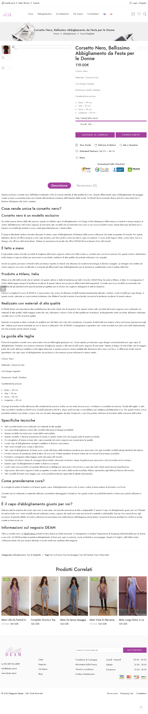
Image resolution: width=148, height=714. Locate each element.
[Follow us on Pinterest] (45, 650)
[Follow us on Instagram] (50, 650)
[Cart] (133, 14)
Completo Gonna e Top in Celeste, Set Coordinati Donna (45, 620)
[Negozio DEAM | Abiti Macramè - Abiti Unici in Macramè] (7, 14)
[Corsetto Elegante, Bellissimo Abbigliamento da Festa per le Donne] (140, 48)
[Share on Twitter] (89, 157)
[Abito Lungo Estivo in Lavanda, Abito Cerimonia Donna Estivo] (133, 596)
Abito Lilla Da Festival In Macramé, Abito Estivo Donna (15, 620)
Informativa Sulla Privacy (86, 664)
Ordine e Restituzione (85, 674)
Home (56, 34)
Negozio (42, 664)
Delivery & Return (107, 145)
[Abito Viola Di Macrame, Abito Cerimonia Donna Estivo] (103, 596)
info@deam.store (9, 668)
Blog (40, 673)
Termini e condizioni (84, 669)
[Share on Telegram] (113, 157)
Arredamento (62, 14)
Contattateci (93, 14)
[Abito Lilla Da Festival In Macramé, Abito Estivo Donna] (15, 596)
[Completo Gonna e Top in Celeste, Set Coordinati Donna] (45, 596)
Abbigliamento (44, 14)
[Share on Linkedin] (107, 157)
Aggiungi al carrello (95, 135)
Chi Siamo (78, 14)
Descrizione (59, 185)
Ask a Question (130, 145)
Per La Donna (56, 554)
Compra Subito (131, 135)
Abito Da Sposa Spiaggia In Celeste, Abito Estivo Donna (74, 620)
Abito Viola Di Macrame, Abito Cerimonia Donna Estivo (103, 620)
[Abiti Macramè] (13, 651)
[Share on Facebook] (95, 157)
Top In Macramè (101, 554)
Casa (30, 14)
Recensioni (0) (87, 185)
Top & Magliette (87, 34)
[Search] (145, 14)
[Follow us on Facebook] (39, 650)
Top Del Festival (86, 554)
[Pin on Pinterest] (101, 157)
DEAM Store (29, 533)
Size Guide (84, 145)
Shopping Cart (126, 693)
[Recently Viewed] (141, 707)
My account (112, 693)
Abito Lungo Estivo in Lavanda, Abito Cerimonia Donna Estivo (133, 620)
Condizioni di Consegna (86, 659)
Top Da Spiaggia (70, 554)
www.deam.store (8, 673)
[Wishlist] (16, 49)
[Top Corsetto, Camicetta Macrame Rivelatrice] (145, 48)
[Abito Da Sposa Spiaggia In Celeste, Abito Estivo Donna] (74, 596)
